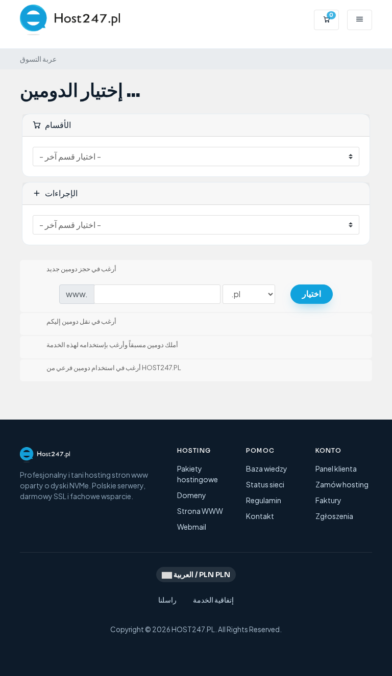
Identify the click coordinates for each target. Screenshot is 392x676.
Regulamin (263, 500)
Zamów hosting (342, 484)
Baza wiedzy (266, 468)
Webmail (191, 526)
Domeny (191, 495)
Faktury (328, 500)
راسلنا (167, 599)
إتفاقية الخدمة (213, 599)
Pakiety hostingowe (197, 474)
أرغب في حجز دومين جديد (81, 269)
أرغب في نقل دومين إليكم (81, 322)
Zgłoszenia (334, 516)
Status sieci (265, 484)
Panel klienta (336, 468)
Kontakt (260, 516)
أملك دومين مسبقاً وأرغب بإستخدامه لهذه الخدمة (112, 345)
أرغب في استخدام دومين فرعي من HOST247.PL (113, 368)
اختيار (311, 294)
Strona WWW (200, 510)
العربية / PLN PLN (201, 574)
